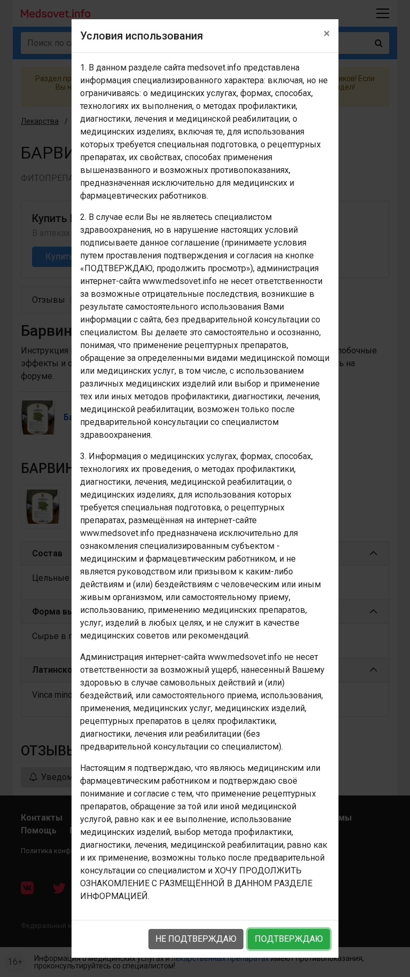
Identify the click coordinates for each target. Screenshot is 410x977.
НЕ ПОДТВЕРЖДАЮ (195, 939)
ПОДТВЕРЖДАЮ (289, 939)
